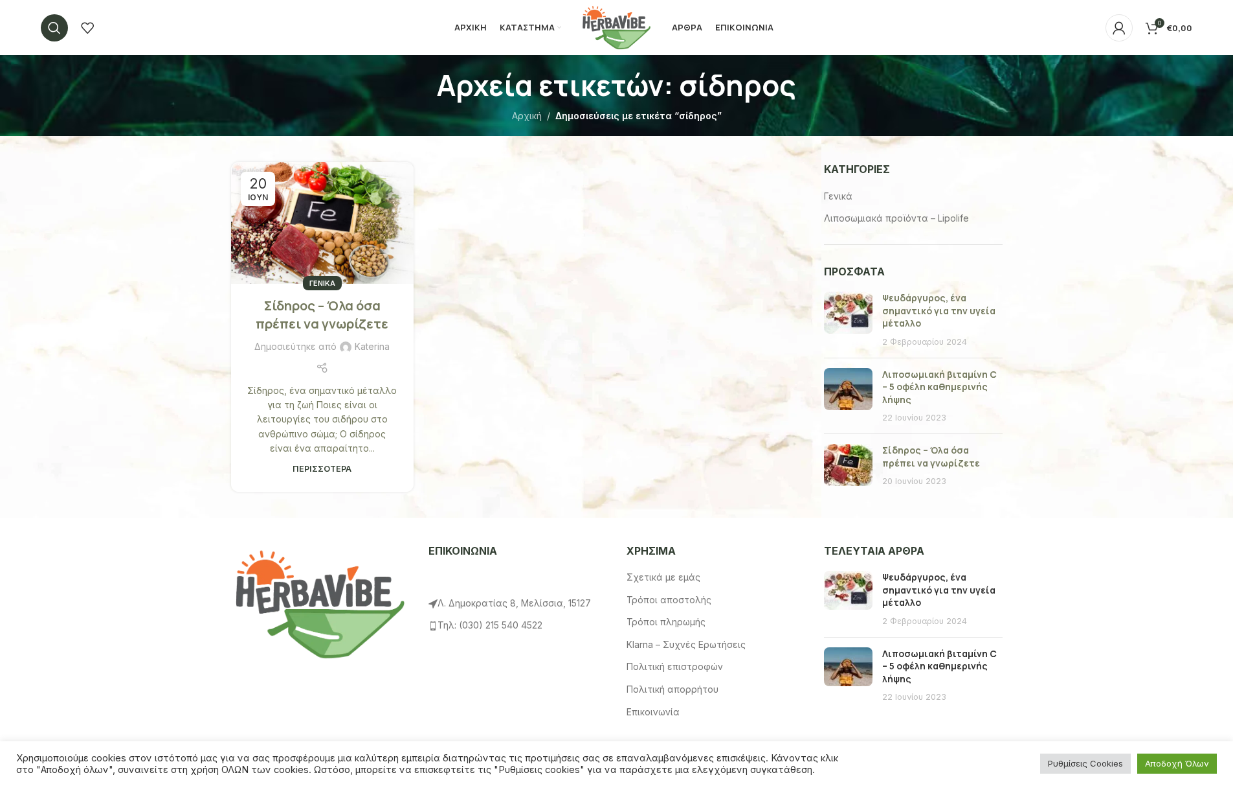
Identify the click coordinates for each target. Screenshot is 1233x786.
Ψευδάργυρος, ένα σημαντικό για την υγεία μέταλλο (938, 310)
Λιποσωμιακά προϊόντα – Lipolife (896, 218)
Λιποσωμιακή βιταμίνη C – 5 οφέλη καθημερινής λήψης (939, 387)
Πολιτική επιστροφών (675, 666)
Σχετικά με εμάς (663, 577)
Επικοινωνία (653, 711)
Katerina (372, 346)
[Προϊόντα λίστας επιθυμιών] (87, 28)
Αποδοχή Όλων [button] (1177, 763)
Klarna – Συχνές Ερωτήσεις (686, 644)
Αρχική (527, 115)
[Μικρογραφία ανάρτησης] (848, 319)
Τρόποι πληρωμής (666, 621)
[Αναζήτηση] (54, 28)
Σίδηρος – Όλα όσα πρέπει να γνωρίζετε (322, 314)
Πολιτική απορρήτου (672, 689)
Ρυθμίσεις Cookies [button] (1085, 763)
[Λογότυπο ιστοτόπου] (616, 26)
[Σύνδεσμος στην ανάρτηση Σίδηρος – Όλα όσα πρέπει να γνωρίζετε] (322, 223)
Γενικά (322, 283)
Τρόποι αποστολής (669, 599)
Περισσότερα (322, 469)
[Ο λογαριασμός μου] (1119, 28)
